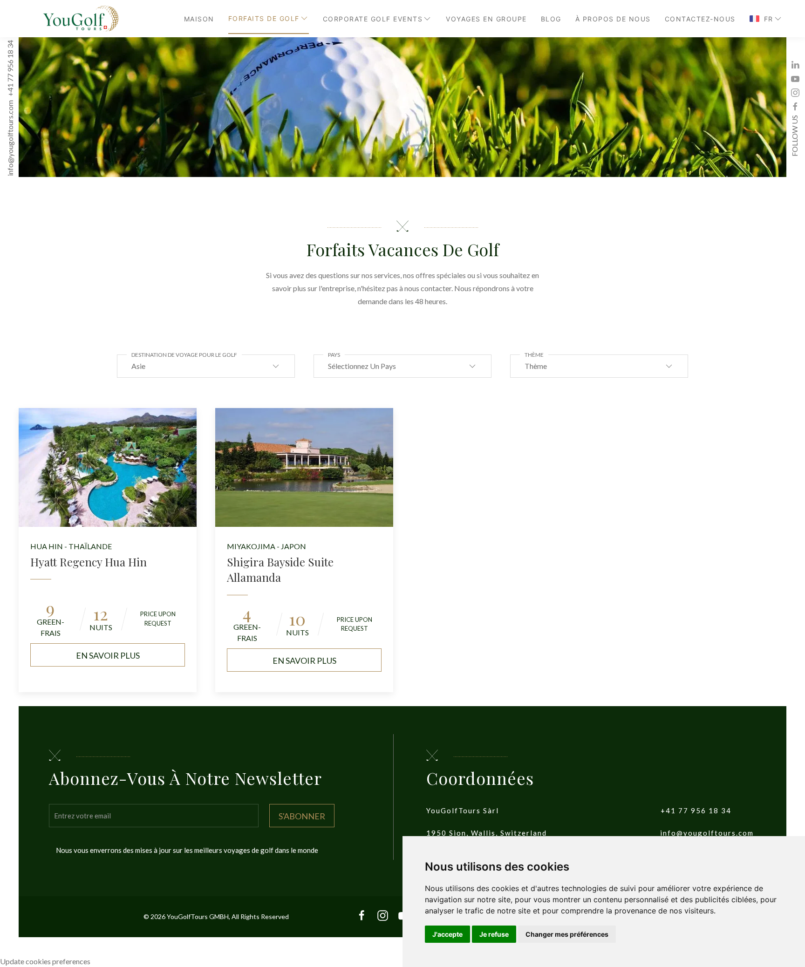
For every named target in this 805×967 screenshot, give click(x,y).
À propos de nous (613, 19)
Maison (199, 19)
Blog (551, 19)
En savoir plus (108, 655)
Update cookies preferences (45, 961)
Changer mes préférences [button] (566, 934)
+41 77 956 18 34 (10, 69)
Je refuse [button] (494, 934)
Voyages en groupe (486, 19)
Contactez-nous (700, 19)
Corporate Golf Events (373, 19)
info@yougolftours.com (10, 139)
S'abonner (302, 816)
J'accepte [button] (447, 934)
